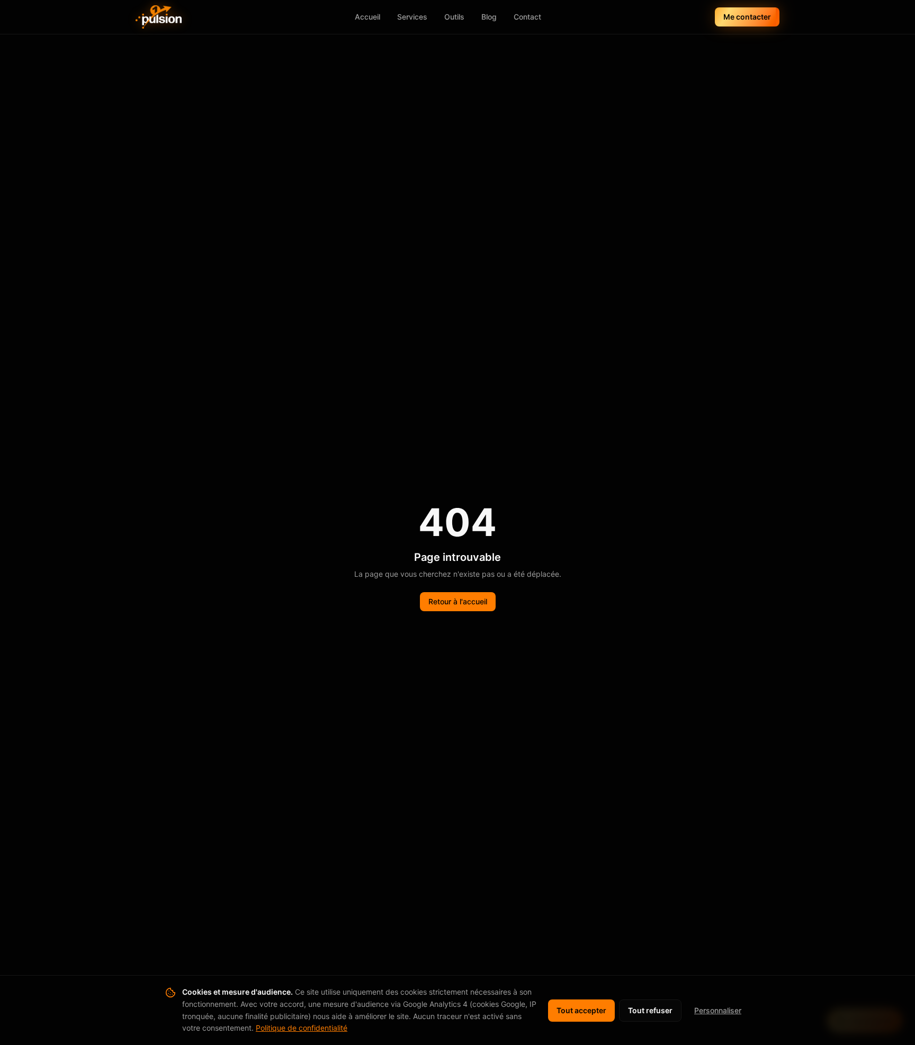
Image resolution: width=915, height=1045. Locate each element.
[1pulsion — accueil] (159, 17)
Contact (527, 16)
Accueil (367, 16)
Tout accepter (581, 1010)
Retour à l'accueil (457, 601)
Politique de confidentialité (301, 1027)
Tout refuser (650, 1010)
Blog (489, 16)
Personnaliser (717, 1010)
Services (412, 16)
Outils (454, 16)
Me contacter (747, 16)
